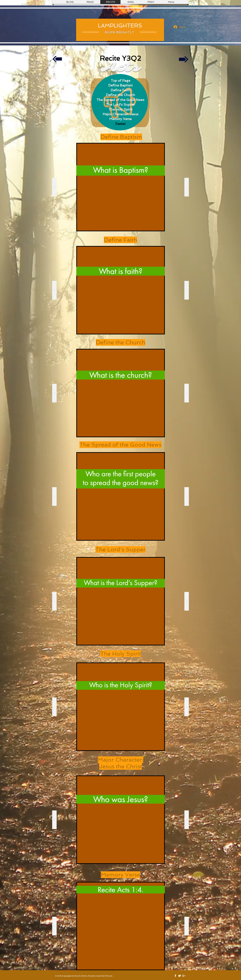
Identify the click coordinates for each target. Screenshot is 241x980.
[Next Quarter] (184, 59)
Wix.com (108, 976)
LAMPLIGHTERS (120, 25)
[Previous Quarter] (57, 59)
